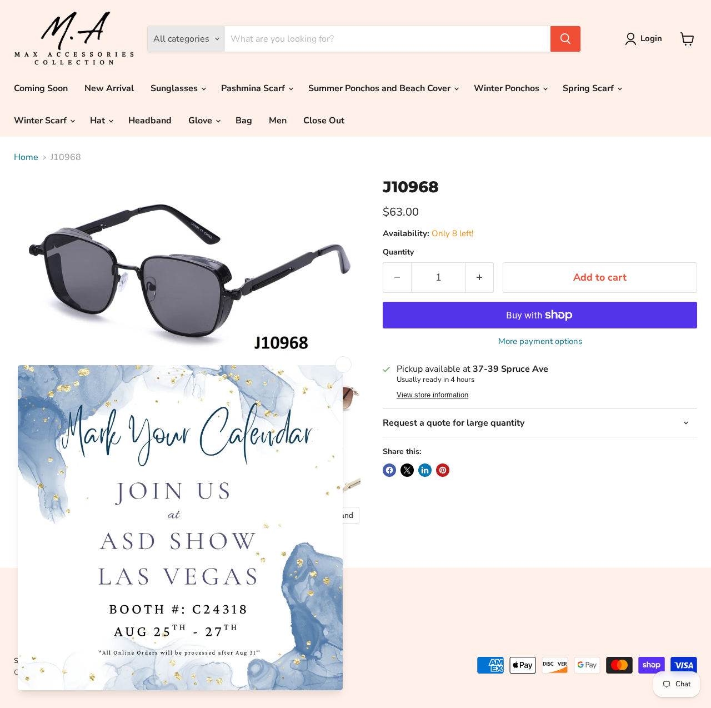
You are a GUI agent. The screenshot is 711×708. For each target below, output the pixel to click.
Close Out (323, 120)
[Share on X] (407, 470)
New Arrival (109, 88)
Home (26, 157)
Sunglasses (175, 88)
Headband (150, 120)
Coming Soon (41, 88)
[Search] (565, 39)
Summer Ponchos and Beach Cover (380, 88)
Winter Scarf (41, 120)
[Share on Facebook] (389, 470)
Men (278, 120)
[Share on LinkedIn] (425, 470)
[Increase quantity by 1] (479, 277)
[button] (646, 39)
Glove (201, 120)
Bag (244, 120)
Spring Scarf (589, 88)
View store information (432, 395)
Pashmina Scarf (254, 88)
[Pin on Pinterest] (442, 470)
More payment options (540, 341)
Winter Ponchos (508, 88)
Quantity (398, 252)
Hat (98, 120)
